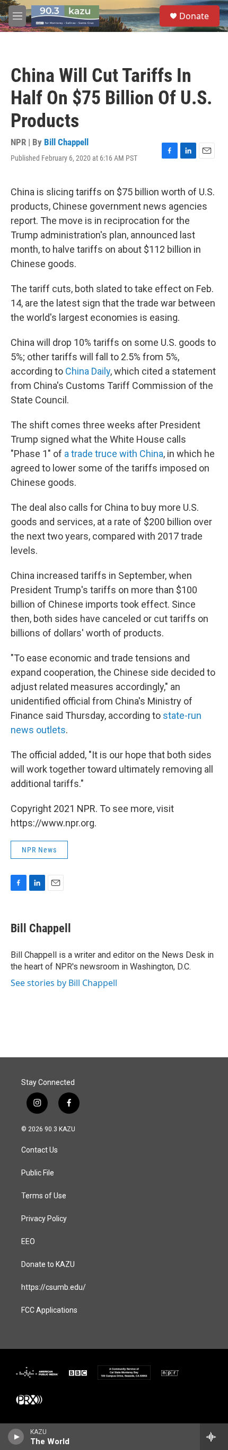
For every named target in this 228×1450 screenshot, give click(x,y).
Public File (37, 1173)
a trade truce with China (113, 453)
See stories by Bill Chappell (64, 983)
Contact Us (39, 1150)
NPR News (39, 850)
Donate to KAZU (48, 1265)
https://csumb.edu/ (53, 1287)
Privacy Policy (44, 1219)
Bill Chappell (66, 142)
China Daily (87, 371)
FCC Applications (49, 1310)
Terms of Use (43, 1196)
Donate (194, 16)
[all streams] (214, 1436)
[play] (16, 1436)
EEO (28, 1242)
